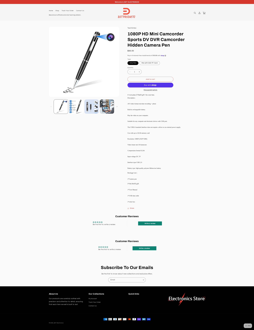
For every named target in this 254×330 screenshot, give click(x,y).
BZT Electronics (59, 322)
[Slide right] (117, 106)
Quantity (130, 67)
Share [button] (132, 208)
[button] (195, 13)
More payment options (150, 90)
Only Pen (133, 63)
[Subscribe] (143, 279)
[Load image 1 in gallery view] (61, 106)
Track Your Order (95, 302)
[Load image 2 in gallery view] (76, 106)
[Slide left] (51, 106)
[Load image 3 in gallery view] (91, 106)
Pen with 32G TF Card (150, 63)
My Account (93, 298)
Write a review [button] (150, 223)
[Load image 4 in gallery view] (107, 106)
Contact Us (93, 306)
